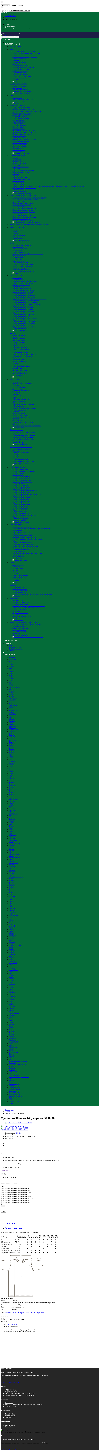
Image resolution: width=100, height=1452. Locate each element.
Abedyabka (12, 659)
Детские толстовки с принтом (22, 113)
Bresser (11, 707)
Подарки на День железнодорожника (24, 490)
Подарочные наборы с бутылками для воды (27, 304)
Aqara (10, 680)
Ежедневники (17, 88)
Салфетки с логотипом (20, 71)
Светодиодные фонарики (20, 262)
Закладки (8, 1417)
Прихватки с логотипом (20, 69)
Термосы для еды (18, 368)
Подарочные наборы (17, 275)
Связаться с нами (10, 1406)
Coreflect (11, 738)
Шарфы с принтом (18, 151)
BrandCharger (13, 705)
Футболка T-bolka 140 (12, 1313)
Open (10, 891)
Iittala (10, 798)
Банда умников (14, 1075)
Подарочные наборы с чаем (21, 325)
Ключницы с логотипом (20, 172)
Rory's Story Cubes (15, 945)
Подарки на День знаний (20, 492)
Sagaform (12, 950)
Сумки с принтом (18, 137)
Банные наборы (17, 247)
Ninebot (11, 885)
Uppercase (12, 1035)
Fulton (11, 777)
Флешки (15, 618)
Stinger (11, 991)
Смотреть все (79, 186)
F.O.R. (11, 766)
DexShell (11, 743)
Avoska (11, 693)
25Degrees (12, 657)
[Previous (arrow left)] (1, 1318)
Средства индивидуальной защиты (24, 188)
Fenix (10, 770)
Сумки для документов (20, 575)
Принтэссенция (14, 1092)
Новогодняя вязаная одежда (21, 215)
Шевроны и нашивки (19, 635)
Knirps (11, 826)
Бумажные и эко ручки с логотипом (24, 432)
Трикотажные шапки (19, 413)
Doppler (11, 750)
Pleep (10, 914)
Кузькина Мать (14, 1087)
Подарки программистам (20, 513)
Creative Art (12, 740)
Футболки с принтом (19, 146)
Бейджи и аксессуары (19, 161)
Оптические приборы (19, 255)
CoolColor (12, 736)
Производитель (10, 1425)
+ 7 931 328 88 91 (10, 16)
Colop (10, 733)
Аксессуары (16, 382)
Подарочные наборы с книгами (22, 309)
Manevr (11, 856)
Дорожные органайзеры (20, 167)
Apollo (11, 679)
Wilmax (11, 1050)
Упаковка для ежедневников (21, 91)
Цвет (2, 1186)
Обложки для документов (21, 179)
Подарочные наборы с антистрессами (25, 302)
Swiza (10, 998)
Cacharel (11, 717)
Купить (3, 1211)
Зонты (12, 95)
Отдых (12, 243)
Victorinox (12, 1040)
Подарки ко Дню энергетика (22, 482)
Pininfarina (12, 908)
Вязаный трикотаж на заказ (21, 527)
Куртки (14, 398)
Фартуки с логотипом (19, 415)
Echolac (11, 754)
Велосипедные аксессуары (21, 449)
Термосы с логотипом (19, 370)
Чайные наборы (17, 375)
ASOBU (11, 686)
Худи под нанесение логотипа (22, 422)
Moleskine (12, 866)
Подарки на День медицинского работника (26, 494)
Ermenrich (12, 761)
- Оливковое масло (60, 186)
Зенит (10, 1082)
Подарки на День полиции (21, 499)
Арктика (11, 1073)
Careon (11, 722)
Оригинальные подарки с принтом (24, 132)
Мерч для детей (17, 123)
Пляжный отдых (18, 257)
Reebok (11, 928)
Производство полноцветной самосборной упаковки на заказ (32, 594)
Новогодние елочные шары (21, 205)
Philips (11, 903)
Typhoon (11, 1024)
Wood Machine (13, 1052)
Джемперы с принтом (19, 116)
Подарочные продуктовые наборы (23, 327)
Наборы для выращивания (21, 285)
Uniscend (11, 1031)
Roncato (11, 943)
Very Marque (13, 1038)
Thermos (11, 1010)
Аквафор (12, 1070)
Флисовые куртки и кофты (21, 417)
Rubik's (11, 949)
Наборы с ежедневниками (21, 89)
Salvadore (12, 952)
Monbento (12, 870)
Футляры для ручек (18, 443)
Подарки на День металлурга (22, 496)
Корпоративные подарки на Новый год (23, 195)
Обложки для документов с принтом (24, 130)
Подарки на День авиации (21, 487)
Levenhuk (12, 838)
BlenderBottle (13, 698)
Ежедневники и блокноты (18, 84)
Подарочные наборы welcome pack (24, 290)
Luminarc (12, 845)
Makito (11, 852)
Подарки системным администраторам (25, 515)
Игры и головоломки (19, 248)
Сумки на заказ (17, 555)
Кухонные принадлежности (21, 349)
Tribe (10, 1021)
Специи (15, 454)
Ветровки (15, 385)
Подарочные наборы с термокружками (25, 322)
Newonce (12, 882)
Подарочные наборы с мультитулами (24, 318)
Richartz (11, 938)
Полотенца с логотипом (20, 65)
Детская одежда (17, 389)
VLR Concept (13, 1047)
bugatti (11, 712)
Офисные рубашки (18, 401)
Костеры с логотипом (19, 342)
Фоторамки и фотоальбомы (21, 76)
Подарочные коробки (19, 590)
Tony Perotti (12, 1015)
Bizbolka (11, 696)
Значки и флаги (17, 230)
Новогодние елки (18, 201)
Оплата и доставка (11, 640)
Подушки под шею (18, 261)
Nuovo (11, 889)
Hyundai (11, 794)
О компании (9, 643)
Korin (10, 828)
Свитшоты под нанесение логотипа (24, 408)
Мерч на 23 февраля (19, 125)
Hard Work (12, 786)
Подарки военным (18, 473)
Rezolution (12, 936)
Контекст (12, 1085)
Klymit (11, 824)
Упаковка (13, 585)
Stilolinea (11, 989)
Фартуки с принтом (19, 144)
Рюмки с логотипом (19, 361)
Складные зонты (18, 101)
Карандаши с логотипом (20, 434)
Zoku (10, 1059)
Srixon (11, 980)
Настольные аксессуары (20, 177)
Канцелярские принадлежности (23, 170)
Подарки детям (17, 475)
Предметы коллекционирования (23, 67)
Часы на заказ (17, 558)
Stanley (11, 982)
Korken (11, 829)
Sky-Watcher (13, 968)
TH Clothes (12, 1005)
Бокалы (14, 337)
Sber (10, 956)
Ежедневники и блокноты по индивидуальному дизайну (31, 528)
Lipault (11, 842)
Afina (10, 668)
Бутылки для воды (18, 338)
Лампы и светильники (19, 609)
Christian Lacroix (14, 729)
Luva (10, 847)
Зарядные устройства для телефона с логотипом (28, 606)
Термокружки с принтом (20, 141)
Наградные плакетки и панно (22, 237)
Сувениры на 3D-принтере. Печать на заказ (27, 553)
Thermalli (12, 1008)
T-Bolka (11, 999)
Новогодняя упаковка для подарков (24, 217)
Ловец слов (12, 1091)
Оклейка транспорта (15, 649)
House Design (13, 789)
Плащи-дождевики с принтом (22, 134)
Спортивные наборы (19, 329)
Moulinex (12, 873)
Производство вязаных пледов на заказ (25, 548)
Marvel (11, 859)
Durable (11, 752)
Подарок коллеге (18, 517)
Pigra (10, 905)
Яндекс (11, 1103)
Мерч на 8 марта (17, 127)
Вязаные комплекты (19, 387)
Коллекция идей (14, 1084)
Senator (11, 959)
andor (10, 675)
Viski (10, 1045)
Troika (11, 1022)
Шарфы (15, 424)
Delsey (11, 742)
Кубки (14, 231)
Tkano (11, 1012)
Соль (10, 1099)
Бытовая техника (18, 600)
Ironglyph (12, 810)
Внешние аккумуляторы (20, 602)
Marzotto (11, 861)
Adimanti (11, 666)
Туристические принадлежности (23, 271)
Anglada (11, 677)
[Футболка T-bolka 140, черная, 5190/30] (18, 1123)
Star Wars (12, 984)
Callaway (11, 719)
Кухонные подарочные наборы (22, 283)
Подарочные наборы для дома (22, 293)
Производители (10, 654)
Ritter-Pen (12, 942)
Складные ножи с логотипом (22, 266)
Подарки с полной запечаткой (22, 543)
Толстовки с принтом (19, 143)
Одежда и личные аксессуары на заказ (25, 537)
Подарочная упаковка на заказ (22, 544)
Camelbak (12, 721)
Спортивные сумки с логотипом (23, 461)
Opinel (11, 892)
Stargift (11, 987)
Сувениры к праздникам (18, 467)
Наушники (16, 611)
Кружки (15, 345)
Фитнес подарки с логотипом (22, 463)
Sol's (10, 973)
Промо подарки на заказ (20, 550)
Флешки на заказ (18, 557)
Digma (11, 745)
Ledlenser (12, 836)
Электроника (14, 598)
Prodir (10, 919)
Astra (10, 689)
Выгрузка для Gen (16, 46)
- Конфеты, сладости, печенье (43, 186)
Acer (10, 663)
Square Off (12, 978)
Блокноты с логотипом (20, 86)
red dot (11, 924)
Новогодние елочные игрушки (22, 203)
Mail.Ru (11, 850)
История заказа (10, 1416)
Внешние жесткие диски (20, 604)
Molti (10, 868)
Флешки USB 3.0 (14, 1101)
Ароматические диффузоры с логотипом (26, 53)
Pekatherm (12, 898)
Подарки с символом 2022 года (22, 220)
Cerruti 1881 (12, 726)
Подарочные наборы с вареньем (23, 306)
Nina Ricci (12, 884)
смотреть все (5, 1170)
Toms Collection (14, 1014)
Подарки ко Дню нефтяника (21, 476)
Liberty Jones (13, 840)
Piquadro (11, 910)
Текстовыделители (18, 441)
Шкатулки (15, 79)
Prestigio (11, 917)
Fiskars (11, 773)
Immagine (12, 801)
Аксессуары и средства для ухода (23, 51)
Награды (15, 175)
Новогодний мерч (18, 129)
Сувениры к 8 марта (19, 520)
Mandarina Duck (14, 854)
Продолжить (5, 5)
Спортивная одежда (19, 410)
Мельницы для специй (20, 352)
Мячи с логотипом (18, 252)
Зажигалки (16, 168)
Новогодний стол (18, 213)
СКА (10, 1098)
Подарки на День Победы (21, 497)
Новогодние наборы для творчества (24, 208)
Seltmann (11, 957)
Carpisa (11, 724)
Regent (11, 929)
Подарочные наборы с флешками (23, 323)
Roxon (11, 947)
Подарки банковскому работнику (23, 471)
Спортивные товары (19, 268)
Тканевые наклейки (19, 631)
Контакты (12, 650)
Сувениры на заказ (16, 524)
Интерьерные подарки (19, 62)
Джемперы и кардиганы (20, 391)
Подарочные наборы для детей (22, 292)
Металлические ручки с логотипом (24, 436)
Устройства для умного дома (22, 616)
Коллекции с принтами (17, 105)
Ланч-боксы (16, 351)
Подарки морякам (18, 483)
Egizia (10, 756)
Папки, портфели (18, 181)
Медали (15, 233)
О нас (10, 645)
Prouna (11, 921)
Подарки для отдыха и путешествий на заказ (27, 539)
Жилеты (15, 394)
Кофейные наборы (18, 344)
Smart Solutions (13, 970)
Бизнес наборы (17, 278)
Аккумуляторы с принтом (21, 108)
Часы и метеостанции (19, 78)
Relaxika (11, 933)
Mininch (11, 864)
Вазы (14, 55)
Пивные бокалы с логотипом (22, 356)
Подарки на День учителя (21, 505)
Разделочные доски (18, 360)
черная (22, 1313)
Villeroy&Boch (13, 1042)
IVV (10, 812)
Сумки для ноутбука (19, 577)
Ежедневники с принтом (20, 118)
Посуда (12, 333)
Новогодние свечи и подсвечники (23, 212)
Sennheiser (12, 961)
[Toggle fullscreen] (5, 1316)
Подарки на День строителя (21, 503)
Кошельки (15, 174)
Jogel (10, 817)
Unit (10, 1033)
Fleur (10, 775)
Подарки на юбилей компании (22, 510)
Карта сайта (9, 1427)
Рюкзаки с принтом (19, 136)
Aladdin (11, 672)
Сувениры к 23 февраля (20, 519)
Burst (10, 715)
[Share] (3, 1316)
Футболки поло (17, 420)
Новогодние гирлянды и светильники (25, 199)
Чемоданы (15, 581)
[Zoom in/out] (7, 1316)
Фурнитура (16, 633)
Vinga (10, 1043)
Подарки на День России (20, 501)
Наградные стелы (18, 238)
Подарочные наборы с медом (22, 316)
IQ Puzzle (12, 808)
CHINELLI (12, 728)
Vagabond (12, 1036)
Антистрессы (16, 160)
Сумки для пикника (19, 579)
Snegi (10, 971)
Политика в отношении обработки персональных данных (24, 1404)
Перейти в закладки (16, 5)
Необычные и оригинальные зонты (24, 99)
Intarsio (11, 807)
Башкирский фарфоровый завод (19, 1077)
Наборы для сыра (18, 286)
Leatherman (12, 835)
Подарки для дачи (18, 259)
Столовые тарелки (18, 365)
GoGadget (12, 782)
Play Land (12, 912)
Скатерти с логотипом (19, 72)
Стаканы (15, 363)
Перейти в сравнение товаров (20, 10)
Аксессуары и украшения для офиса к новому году (29, 198)
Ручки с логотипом (16, 430)
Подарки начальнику (19, 512)
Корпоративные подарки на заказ (23, 534)
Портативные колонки (20, 613)
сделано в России (14, 1094)
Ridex (10, 940)
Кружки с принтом (18, 122)
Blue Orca (12, 700)
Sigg (10, 966)
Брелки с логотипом (19, 163)
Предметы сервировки (20, 358)
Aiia (10, 670)
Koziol (11, 831)
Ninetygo (11, 887)
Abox (10, 661)
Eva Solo (11, 764)
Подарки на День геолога (20, 489)
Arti (10, 682)
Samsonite (12, 954)
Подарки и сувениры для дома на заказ (25, 541)
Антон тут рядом (14, 1071)
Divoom (11, 749)
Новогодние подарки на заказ (22, 535)
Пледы (14, 64)
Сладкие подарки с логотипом (22, 186)
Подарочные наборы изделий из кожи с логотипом (29, 299)
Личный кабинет (10, 1414)
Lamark (11, 833)
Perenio (11, 900)
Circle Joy (12, 731)
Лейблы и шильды (18, 626)
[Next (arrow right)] (3, 1318)
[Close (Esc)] (1, 1316)
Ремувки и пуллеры (19, 630)
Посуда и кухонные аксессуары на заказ (25, 546)
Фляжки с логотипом (19, 372)
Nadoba (11, 878)
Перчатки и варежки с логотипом (23, 405)
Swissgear (12, 996)
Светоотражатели (18, 184)
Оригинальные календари (21, 219)
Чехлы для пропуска (19, 191)
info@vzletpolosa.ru (11, 19)
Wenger (11, 1049)
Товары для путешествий (20, 269)
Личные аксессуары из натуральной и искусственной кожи (29, 224)
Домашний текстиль (19, 58)
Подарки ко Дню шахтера (21, 478)
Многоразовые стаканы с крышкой (24, 354)
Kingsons (11, 822)
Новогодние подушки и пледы (22, 210)
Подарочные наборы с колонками (23, 311)
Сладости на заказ (18, 551)
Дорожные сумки (18, 565)
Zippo (10, 1057)
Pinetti (10, 907)
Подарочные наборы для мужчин (23, 297)
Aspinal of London (14, 687)
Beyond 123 (12, 694)
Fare (10, 768)
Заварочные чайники (19, 340)
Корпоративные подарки (18, 155)
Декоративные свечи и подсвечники (24, 57)
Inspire (11, 805)
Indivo (11, 803)
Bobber (11, 703)
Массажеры (16, 451)
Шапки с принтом (18, 150)
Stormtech (12, 992)
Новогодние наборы (19, 206)
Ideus (10, 796)
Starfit (10, 985)
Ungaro (11, 1029)
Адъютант (12, 1068)
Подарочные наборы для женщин (23, 295)
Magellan (11, 849)
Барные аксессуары (18, 335)
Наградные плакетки (19, 235)
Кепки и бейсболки (18, 396)
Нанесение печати (15, 647)
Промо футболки (18, 406)
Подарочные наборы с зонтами (22, 307)
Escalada (11, 763)
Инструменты (17, 250)
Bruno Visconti (13, 710)
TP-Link (11, 1019)
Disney (11, 747)
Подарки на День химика (20, 506)
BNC (10, 701)
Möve (10, 875)
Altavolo (11, 673)
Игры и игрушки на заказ (20, 532)
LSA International (14, 843)
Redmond (12, 926)
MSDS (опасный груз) (16, 877)
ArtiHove (11, 684)
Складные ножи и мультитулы (22, 264)
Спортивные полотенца (20, 459)
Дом (11, 49)
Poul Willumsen (13, 915)
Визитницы (16, 165)
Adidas (11, 664)
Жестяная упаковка (18, 587)
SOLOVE (12, 975)
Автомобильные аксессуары (21, 245)
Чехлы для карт (17, 189)
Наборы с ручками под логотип (23, 437)
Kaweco (11, 821)
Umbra (11, 1028)
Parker (11, 894)
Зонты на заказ (17, 530)
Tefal (10, 1001)
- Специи (71, 186)
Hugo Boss (12, 791)
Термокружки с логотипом (21, 367)
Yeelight (11, 1056)
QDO (10, 922)
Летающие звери (14, 1089)
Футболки (15, 419)
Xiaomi (11, 1054)
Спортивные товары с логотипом (21, 447)
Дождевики (16, 392)
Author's (11, 691)
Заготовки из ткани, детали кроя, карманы (26, 624)
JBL (10, 815)
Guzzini (11, 784)
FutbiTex (11, 778)
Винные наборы (17, 279)
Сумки (12, 562)
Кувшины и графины (19, 347)
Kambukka (12, 819)
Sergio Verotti (13, 963)
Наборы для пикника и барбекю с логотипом (27, 254)
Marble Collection (14, 857)
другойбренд (13, 1080)
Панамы (15, 403)
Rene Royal (12, 935)
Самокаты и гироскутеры (20, 452)
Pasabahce (12, 896)
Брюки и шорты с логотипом (22, 383)
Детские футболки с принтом (22, 115)
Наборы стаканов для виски (21, 288)
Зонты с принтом (18, 120)
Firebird (11, 771)
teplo (10, 1003)
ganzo (10, 780)
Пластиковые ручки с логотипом (23, 439)
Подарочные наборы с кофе (21, 313)
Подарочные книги (18, 182)
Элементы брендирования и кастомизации (26, 426)
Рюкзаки (15, 570)
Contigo (11, 735)
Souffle (11, 977)
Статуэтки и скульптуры (20, 74)
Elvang (11, 757)
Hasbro (11, 787)
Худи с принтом (17, 148)
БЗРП (10, 1078)
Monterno (12, 871)
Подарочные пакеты (19, 592)
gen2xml (15, 158)
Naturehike (12, 880)
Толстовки (16, 412)
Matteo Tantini (13, 863)
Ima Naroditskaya (14, 800)
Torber (11, 1017)
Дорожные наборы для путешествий (24, 281)
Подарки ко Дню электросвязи (22, 480)
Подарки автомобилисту (20, 469)
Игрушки (15, 60)
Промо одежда (14, 379)
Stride (10, 994)
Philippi (11, 901)
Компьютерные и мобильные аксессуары (26, 607)
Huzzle (11, 793)
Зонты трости (17, 98)
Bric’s (10, 708)
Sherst (10, 964)
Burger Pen (12, 714)
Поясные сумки (17, 568)
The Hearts (12, 1006)
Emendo (11, 759)
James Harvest (13, 814)
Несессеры (16, 566)
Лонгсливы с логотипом (20, 399)
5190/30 (27, 1313)
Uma (10, 1026)
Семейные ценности (15, 1096)
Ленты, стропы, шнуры (20, 628)
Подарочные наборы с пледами (22, 320)
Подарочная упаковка (19, 589)
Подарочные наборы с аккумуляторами (25, 300)
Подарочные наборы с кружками (23, 314)
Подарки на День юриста (20, 508)
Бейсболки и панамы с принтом (23, 109)
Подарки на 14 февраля (20, 485)
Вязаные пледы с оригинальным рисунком (26, 111)
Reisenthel (12, 931)
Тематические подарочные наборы (24, 139)
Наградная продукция (17, 227)
